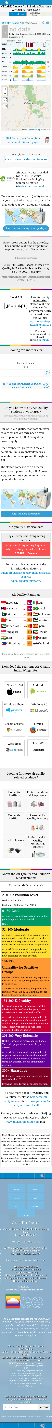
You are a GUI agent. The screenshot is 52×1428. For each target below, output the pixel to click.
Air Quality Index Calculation (25, 1269)
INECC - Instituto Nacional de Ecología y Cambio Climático (26, 1353)
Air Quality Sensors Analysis (25, 1253)
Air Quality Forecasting (26, 1272)
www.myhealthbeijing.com (22, 1121)
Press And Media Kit (25, 1234)
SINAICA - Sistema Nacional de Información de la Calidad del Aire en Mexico (26, 1359)
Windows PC (39, 704)
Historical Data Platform (25, 1280)
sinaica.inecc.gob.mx (30, 186)
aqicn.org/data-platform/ (26, 581)
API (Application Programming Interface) (25, 1278)
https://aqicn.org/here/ (26, 258)
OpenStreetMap (34, 129)
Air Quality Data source (26, 1266)
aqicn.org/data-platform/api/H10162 (40, 324)
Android (38, 685)
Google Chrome (14, 723)
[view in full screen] (47, 22)
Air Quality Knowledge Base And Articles (25, 1247)
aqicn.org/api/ (42, 339)
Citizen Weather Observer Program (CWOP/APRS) (26, 1347)
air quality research (26, 1241)
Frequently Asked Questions (25, 1260)
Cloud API (37, 743)
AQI (13, 22)
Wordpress (14, 743)
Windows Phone (14, 704)
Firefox (38, 723)
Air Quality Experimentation (25, 1250)
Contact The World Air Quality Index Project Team (26, 1230)
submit (44, 1407)
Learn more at (26, 228)
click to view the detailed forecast (26, 159)
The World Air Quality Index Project (24, 1289)
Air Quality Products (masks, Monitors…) (26, 1275)
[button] (27, 100)
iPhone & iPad (14, 685)
